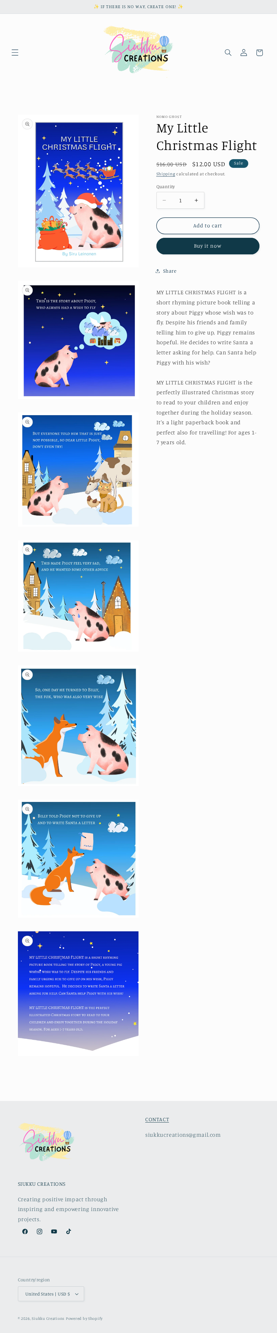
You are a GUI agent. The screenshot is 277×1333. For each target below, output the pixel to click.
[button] (15, 52)
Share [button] (170, 271)
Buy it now (208, 246)
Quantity (165, 186)
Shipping (165, 173)
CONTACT (157, 1119)
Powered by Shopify (84, 1318)
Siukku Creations (48, 1318)
